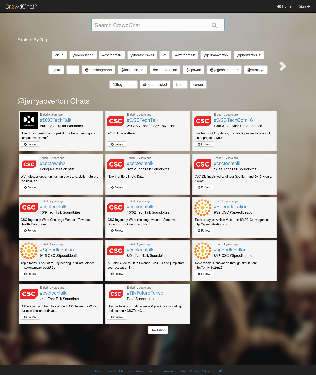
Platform (125, 371)
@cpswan (193, 69)
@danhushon (83, 54)
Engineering (166, 371)
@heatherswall (142, 54)
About (98, 371)
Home (286, 6)
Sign (302, 6)
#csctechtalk (112, 54)
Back (160, 329)
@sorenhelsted (155, 84)
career (198, 84)
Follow (31, 144)
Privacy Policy (199, 371)
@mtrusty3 (255, 69)
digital (56, 69)
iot (164, 54)
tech (73, 69)
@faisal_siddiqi (132, 69)
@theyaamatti (123, 84)
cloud (59, 54)
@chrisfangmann (98, 69)
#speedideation (165, 69)
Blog (150, 371)
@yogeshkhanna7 (224, 69)
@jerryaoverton (216, 54)
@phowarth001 (249, 54)
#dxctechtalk (185, 54)
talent (180, 84)
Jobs (182, 371)
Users (111, 371)
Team (139, 371)
